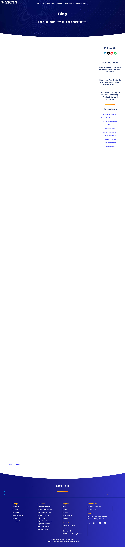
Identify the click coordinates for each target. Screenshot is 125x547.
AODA (64, 528)
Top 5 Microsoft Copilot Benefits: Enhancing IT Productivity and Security (42, 304)
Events (64, 510)
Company (69, 3)
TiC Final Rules (67, 531)
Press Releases (110, 146)
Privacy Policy (64, 542)
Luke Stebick (17, 307)
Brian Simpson (18, 376)
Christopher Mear (19, 448)
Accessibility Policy (69, 525)
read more (15, 106)
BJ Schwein (17, 99)
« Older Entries (14, 464)
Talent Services (43, 530)
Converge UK (92, 510)
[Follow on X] (108, 53)
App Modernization (44, 512)
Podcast (65, 518)
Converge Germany (94, 507)
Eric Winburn (17, 238)
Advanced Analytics (110, 114)
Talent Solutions (110, 143)
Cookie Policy (75, 542)
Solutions (40, 3)
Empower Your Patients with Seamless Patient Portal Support (38, 234)
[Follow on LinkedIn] (105, 53)
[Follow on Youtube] (111, 53)
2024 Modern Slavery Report (72, 534)
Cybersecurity (110, 129)
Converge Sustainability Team (23, 168)
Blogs (64, 507)
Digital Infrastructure (110, 132)
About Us (15, 507)
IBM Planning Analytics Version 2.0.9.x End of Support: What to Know (41, 373)
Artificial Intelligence (110, 121)
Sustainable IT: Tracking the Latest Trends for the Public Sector (38, 165)
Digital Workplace (110, 136)
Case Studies (67, 515)
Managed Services (110, 139)
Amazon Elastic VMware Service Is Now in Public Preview (36, 96)
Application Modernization (110, 118)
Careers (15, 510)
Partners (50, 3)
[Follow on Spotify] (115, 53)
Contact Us (80, 3)
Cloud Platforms (110, 125)
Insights (59, 3)
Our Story (15, 512)
